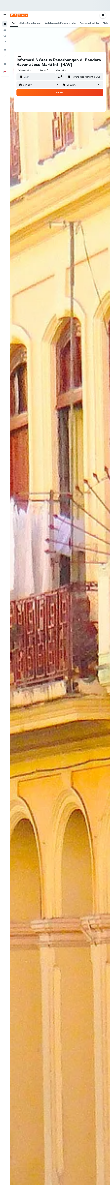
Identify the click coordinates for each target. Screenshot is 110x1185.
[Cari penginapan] (5, 30)
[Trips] (5, 64)
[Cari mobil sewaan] (5, 36)
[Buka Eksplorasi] (5, 50)
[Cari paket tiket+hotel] (5, 42)
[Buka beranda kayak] (19, 15)
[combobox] (61, 69)
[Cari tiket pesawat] (5, 24)
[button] (5, 15)
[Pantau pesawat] (5, 56)
